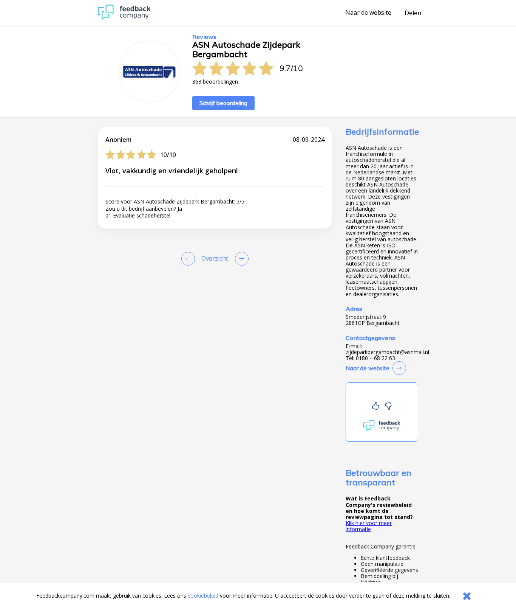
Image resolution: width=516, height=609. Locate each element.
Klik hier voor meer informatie (369, 526)
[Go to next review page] (240, 259)
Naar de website (368, 13)
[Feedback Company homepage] (124, 17)
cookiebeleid (203, 595)
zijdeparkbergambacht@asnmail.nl (387, 352)
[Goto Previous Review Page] (189, 259)
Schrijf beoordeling (223, 103)
